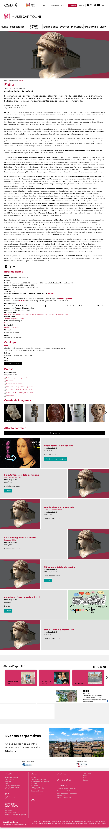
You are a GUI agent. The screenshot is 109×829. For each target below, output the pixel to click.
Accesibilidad (35, 793)
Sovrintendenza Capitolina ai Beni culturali (51, 314)
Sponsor (86, 780)
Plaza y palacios (10, 799)
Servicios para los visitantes (40, 781)
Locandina (10, 396)
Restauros (8, 781)
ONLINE (22, 301)
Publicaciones (9, 809)
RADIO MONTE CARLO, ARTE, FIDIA (19, 393)
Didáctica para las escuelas (66, 788)
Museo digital (34, 27)
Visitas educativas (37, 787)
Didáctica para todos (64, 791)
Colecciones (17, 27)
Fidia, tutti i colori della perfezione (21, 475)
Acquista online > (13, 363)
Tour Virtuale (79, 683)
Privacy (52, 823)
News (85, 775)
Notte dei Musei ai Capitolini (58, 446)
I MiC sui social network (46, 682)
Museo (4, 27)
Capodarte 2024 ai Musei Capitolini (22, 597)
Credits (80, 823)
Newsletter (8, 789)
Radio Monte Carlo (11, 327)
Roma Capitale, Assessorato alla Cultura (19, 314)
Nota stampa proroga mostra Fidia (19, 378)
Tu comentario (36, 795)
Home (6, 80)
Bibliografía (9, 811)
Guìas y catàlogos (37, 791)
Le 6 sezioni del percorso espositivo (19, 387)
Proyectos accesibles (64, 797)
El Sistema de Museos (12, 785)
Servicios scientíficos (11, 805)
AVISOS (51, 294)
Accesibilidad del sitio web (92, 823)
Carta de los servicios (12, 787)
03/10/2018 (94, 697)
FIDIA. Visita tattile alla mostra (59, 567)
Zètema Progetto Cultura (14, 319)
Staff (6, 783)
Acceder (81, 5)
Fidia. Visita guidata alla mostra (20, 537)
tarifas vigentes (65, 299)
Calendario (91, 27)
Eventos (64, 27)
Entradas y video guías (38, 779)
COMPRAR (72, 5)
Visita (103, 27)
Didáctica (77, 27)
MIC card (34, 783)
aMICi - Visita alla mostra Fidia (59, 507)
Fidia (6, 346)
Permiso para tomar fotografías (15, 814)
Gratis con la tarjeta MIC (56, 459)
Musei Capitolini (26, 17)
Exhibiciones (50, 27)
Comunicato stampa (14, 384)
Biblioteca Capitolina (12, 813)
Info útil (33, 777)
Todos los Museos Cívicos (56, 5)
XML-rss (103, 823)
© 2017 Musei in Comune (39, 823)
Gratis (8, 491)
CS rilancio (10, 381)
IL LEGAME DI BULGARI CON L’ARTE (20, 390)
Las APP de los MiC (37, 789)
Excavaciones (9, 779)
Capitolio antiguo (11, 797)
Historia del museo (11, 777)
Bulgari (7, 323)
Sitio (7, 794)
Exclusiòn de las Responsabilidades (66, 823)
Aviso (85, 778)
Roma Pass (34, 785)
